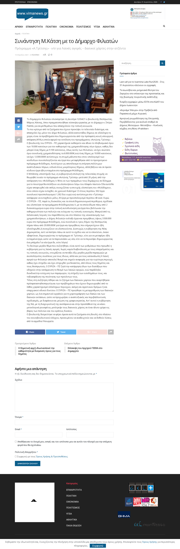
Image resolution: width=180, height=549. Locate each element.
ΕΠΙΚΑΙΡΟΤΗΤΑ (34, 26)
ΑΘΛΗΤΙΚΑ (108, 26)
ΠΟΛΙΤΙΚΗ (51, 26)
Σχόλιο (18, 379)
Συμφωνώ (97, 545)
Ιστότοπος (71, 429)
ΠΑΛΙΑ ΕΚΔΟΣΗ (73, 525)
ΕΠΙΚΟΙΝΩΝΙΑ (32, 2)
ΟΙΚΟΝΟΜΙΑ (66, 26)
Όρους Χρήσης (149, 541)
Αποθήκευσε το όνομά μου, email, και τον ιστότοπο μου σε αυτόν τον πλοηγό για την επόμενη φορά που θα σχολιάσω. (65, 443)
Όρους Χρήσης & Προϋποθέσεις (52, 456)
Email (18, 429)
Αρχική (17, 34)
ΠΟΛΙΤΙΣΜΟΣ (83, 26)
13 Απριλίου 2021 (22, 55)
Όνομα (19, 417)
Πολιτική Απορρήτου (26, 452)
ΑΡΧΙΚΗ (19, 26)
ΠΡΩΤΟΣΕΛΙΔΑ (20, 2)
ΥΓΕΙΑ (97, 26)
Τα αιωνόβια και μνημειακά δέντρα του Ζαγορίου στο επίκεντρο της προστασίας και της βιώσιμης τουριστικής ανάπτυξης (142, 93)
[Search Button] (162, 63)
